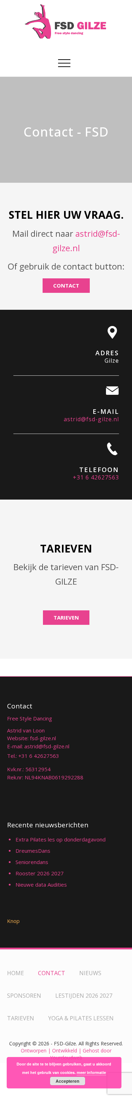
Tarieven (66, 617)
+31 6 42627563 (96, 477)
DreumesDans (32, 850)
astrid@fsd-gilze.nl (91, 419)
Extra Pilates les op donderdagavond (60, 839)
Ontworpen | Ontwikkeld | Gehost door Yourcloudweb (66, 1054)
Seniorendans (31, 861)
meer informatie (91, 1072)
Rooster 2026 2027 (39, 873)
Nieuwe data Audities (41, 884)
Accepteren (67, 1081)
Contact (66, 285)
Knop (13, 920)
